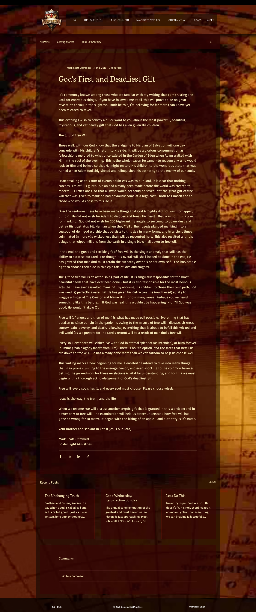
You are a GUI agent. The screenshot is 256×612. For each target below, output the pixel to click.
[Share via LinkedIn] (79, 456)
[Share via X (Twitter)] (69, 456)
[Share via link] (88, 456)
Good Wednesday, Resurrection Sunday (121, 497)
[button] (211, 41)
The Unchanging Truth (62, 495)
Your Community (91, 41)
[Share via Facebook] (60, 456)
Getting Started (65, 41)
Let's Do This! (176, 495)
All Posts (44, 41)
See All (212, 481)
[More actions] (195, 67)
